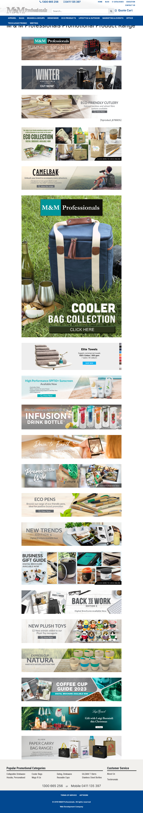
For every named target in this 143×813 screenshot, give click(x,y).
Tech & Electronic (17, 23)
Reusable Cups (63, 777)
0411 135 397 (73, 1)
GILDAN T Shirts (89, 774)
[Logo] (27, 10)
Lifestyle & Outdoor (89, 18)
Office (129, 18)
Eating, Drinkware (64, 774)
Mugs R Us (36, 777)
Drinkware (53, 18)
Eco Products (68, 18)
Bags (21, 18)
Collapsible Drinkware (16, 774)
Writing (34, 23)
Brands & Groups (36, 18)
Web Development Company (71, 807)
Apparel (12, 18)
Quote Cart (125, 10)
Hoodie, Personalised (16, 777)
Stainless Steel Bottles (92, 777)
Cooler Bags (37, 774)
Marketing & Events (113, 18)
